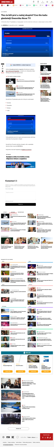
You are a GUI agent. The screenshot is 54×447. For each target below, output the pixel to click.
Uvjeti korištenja (18, 442)
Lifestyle (23, 5)
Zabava (49, 5)
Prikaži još (18, 428)
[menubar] (47, 2)
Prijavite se (20, 204)
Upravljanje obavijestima (9, 444)
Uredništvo (5, 442)
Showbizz (16, 5)
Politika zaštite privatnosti (27, 442)
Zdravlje (36, 5)
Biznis (42, 5)
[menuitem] (47, 2)
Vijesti (4, 5)
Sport (9, 5)
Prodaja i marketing (11, 442)
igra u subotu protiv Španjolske (12, 71)
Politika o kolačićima (36, 442)
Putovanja (29, 5)
